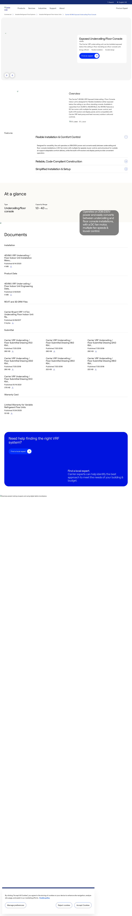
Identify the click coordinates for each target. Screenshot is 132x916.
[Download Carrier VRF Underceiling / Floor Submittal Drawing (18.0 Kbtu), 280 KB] (54, 351)
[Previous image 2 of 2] (7, 75)
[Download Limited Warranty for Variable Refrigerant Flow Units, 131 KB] (12, 413)
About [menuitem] (62, 8)
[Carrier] (8, 8)
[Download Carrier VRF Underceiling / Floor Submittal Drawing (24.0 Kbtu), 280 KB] (96, 351)
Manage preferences (15, 905)
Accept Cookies (83, 905)
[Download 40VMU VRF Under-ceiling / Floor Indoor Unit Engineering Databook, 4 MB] (11, 294)
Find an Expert (122, 8)
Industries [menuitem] (42, 8)
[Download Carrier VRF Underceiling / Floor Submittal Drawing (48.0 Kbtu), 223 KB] (96, 369)
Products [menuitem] (21, 8)
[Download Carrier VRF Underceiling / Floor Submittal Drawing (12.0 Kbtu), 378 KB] (13, 387)
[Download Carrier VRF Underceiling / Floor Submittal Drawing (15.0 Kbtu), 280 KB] (13, 351)
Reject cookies (64, 905)
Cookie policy (44, 898)
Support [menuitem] (53, 8)
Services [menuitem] (31, 8)
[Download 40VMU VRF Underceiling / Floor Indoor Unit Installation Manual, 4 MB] (11, 266)
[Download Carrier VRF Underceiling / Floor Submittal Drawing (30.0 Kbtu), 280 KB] (13, 369)
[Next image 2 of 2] (12, 75)
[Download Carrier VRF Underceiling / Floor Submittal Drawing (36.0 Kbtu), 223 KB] (54, 369)
